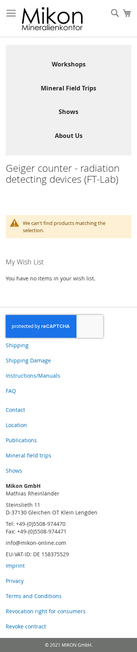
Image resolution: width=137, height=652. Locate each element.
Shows (68, 112)
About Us (69, 135)
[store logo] (52, 18)
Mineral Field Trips (68, 88)
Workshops (69, 64)
